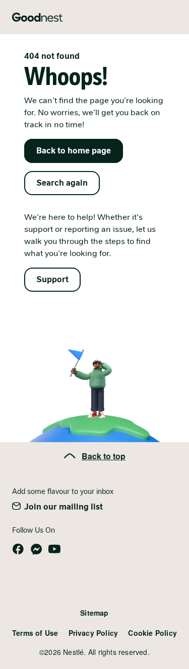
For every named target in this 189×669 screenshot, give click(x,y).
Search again (62, 183)
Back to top (103, 456)
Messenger (36, 549)
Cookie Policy (152, 633)
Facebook (18, 549)
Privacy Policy (93, 633)
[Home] (37, 17)
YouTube (54, 549)
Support (52, 279)
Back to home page (73, 150)
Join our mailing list (63, 506)
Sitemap (94, 613)
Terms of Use (35, 633)
